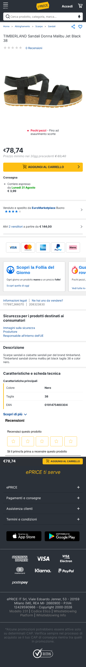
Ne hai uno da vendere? (47, 300)
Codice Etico (41, 611)
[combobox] (43, 16)
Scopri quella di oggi (18, 285)
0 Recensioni (34, 48)
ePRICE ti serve (43, 472)
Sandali (52, 26)
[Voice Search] (79, 17)
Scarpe (39, 26)
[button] (43, 91)
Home (6, 26)
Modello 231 (18, 611)
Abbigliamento (22, 26)
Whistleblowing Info (51, 615)
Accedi (67, 6)
